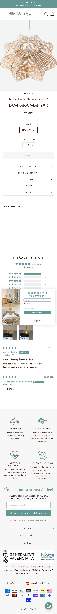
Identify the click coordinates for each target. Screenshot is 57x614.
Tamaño (28, 124)
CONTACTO (28, 192)
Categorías (27, 535)
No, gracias (37, 321)
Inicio (11, 99)
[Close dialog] (52, 291)
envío (28, 186)
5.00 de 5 (36, 264)
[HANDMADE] (15, 420)
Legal (27, 543)
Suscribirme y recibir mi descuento (28, 513)
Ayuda (28, 528)
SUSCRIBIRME (37, 312)
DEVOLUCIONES (28, 179)
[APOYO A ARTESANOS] (15, 455)
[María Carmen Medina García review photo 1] (10, 332)
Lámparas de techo (37, 99)
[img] (10, 348)
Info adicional (28, 173)
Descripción (28, 166)
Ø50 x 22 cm (28, 130)
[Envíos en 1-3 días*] (42, 455)
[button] (15, 274)
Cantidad (28, 139)
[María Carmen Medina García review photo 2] (26, 332)
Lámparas (21, 99)
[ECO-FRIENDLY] (42, 420)
